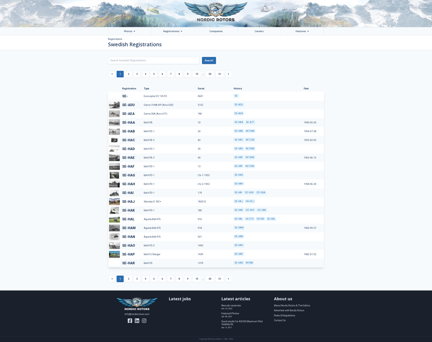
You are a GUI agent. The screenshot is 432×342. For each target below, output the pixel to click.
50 (210, 74)
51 (219, 74)
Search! (209, 60)
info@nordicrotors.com (137, 314)
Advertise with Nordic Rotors (289, 310)
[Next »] (228, 74)
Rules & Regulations (284, 315)
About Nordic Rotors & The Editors (292, 305)
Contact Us (280, 320)
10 (196, 74)
